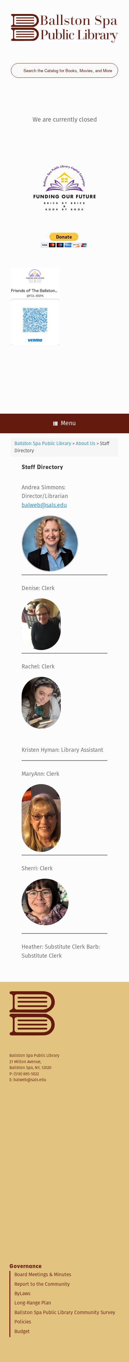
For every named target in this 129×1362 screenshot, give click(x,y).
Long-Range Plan (32, 1303)
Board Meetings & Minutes (42, 1274)
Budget (22, 1331)
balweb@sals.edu (44, 505)
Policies (22, 1322)
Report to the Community (42, 1284)
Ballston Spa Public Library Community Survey (64, 1312)
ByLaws (22, 1293)
